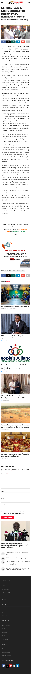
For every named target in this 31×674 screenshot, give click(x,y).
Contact (4, 599)
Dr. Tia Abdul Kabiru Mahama (12, 270)
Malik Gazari (6, 23)
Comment (4, 474)
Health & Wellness (7, 655)
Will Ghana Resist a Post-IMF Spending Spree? (17, 558)
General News (6, 625)
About (4, 585)
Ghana (4, 609)
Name (3, 491)
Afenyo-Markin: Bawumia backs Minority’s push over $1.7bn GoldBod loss (15, 397)
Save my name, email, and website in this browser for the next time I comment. (14, 512)
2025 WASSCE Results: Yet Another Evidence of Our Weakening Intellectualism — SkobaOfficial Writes (18, 563)
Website (3, 505)
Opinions (4, 632)
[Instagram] (14, 665)
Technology (5, 639)
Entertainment (6, 652)
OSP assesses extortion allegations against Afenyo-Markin (13, 337)
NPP (23, 270)
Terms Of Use (6, 592)
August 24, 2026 (5, 311)
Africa (3, 612)
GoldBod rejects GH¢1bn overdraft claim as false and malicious (15, 308)
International (5, 616)
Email (3, 498)
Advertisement (6, 596)
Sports (4, 648)
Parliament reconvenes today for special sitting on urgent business (15, 455)
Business (4, 629)
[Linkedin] (17, 665)
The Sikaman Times (5, 672)
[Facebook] (3, 665)
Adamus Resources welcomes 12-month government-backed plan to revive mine (15, 426)
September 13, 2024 (16, 23)
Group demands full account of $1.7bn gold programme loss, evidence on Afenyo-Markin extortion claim (14, 367)
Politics (4, 636)
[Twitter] (7, 666)
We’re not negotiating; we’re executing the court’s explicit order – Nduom (12, 545)
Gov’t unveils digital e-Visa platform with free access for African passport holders (17, 568)
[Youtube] (10, 665)
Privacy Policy (5, 589)
